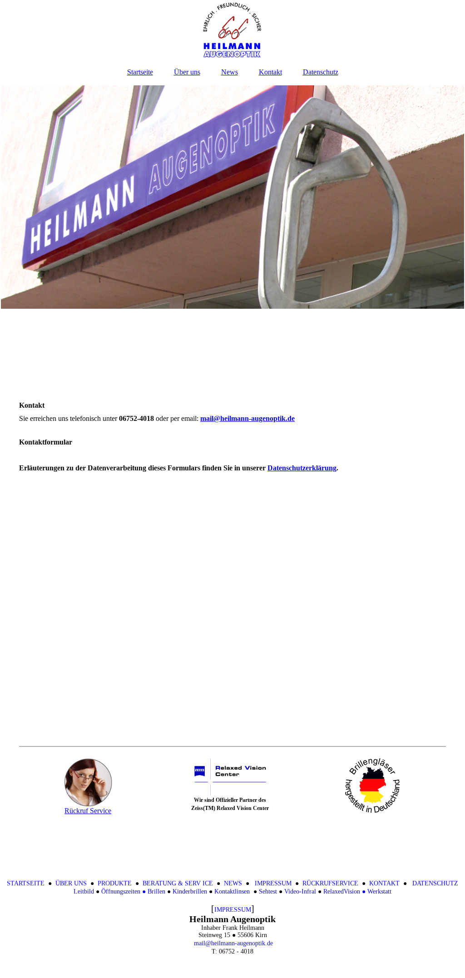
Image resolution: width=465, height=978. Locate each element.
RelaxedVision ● (344, 891)
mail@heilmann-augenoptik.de (233, 943)
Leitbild (84, 891)
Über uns (187, 72)
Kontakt (270, 72)
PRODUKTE (115, 883)
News (229, 72)
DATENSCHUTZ (435, 883)
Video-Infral (300, 891)
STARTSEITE (26, 883)
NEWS (233, 883)
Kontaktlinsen (232, 891)
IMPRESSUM (273, 883)
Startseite (140, 72)
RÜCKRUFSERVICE (330, 883)
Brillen (156, 891)
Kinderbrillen (190, 891)
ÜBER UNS (71, 883)
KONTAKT (384, 883)
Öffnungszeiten (121, 891)
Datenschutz (320, 72)
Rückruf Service (87, 811)
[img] (232, 29)
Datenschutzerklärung (301, 468)
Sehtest (268, 891)
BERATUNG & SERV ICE (178, 883)
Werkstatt (379, 891)
